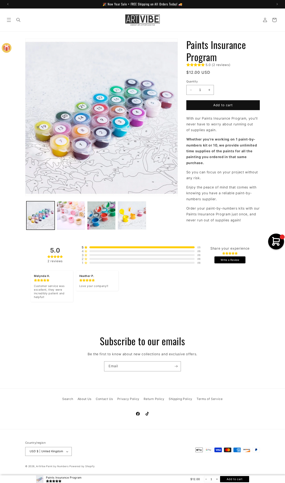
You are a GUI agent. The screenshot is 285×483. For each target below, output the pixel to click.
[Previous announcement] (8, 4)
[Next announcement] (277, 4)
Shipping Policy (180, 399)
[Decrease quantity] (205, 479)
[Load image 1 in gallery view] (40, 215)
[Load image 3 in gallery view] (101, 215)
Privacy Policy (128, 399)
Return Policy (154, 399)
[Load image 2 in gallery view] (71, 215)
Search (67, 399)
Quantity (192, 81)
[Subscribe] (176, 366)
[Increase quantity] (216, 479)
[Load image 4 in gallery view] (132, 215)
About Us (85, 399)
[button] (9, 20)
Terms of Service (210, 399)
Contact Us (104, 399)
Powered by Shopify (82, 466)
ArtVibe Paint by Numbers (52, 466)
